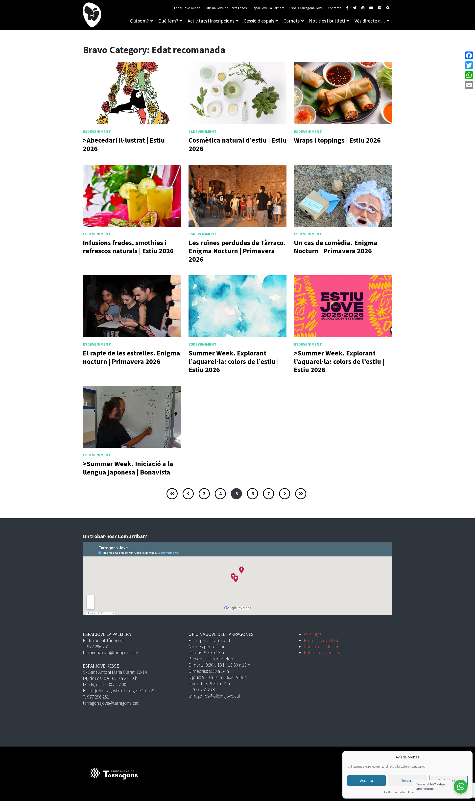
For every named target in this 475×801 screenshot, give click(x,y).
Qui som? (139, 21)
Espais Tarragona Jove (306, 8)
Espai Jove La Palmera (268, 8)
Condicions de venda (324, 647)
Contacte (334, 8)
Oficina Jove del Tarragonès (226, 8)
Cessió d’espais (259, 21)
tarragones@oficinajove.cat (214, 696)
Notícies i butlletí (327, 21)
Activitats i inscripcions (211, 21)
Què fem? (168, 21)
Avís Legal (313, 634)
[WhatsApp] (469, 75)
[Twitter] (469, 65)
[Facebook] (469, 55)
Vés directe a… (370, 21)
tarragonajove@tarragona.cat (111, 652)
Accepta (366, 780)
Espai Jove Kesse (187, 8)
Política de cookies (394, 792)
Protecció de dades (322, 640)
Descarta (408, 780)
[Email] (469, 85)
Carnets (292, 21)
